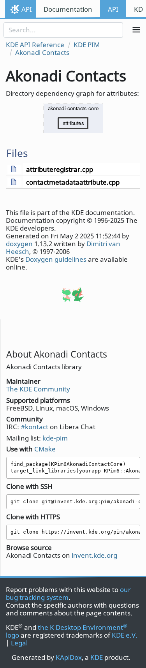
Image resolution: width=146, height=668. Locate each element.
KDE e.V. (124, 635)
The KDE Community (38, 388)
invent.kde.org (94, 555)
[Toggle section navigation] (136, 30)
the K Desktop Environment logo (66, 631)
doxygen (19, 243)
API (26, 9)
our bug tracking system (68, 593)
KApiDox (69, 657)
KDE (96, 657)
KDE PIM (87, 44)
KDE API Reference (35, 44)
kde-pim (55, 438)
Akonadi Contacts (42, 52)
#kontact (34, 426)
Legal (19, 642)
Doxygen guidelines (55, 259)
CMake (45, 448)
